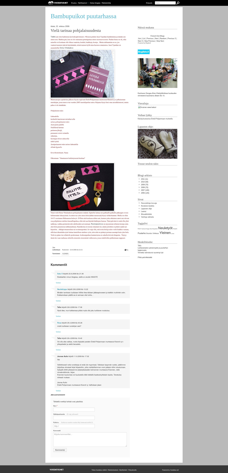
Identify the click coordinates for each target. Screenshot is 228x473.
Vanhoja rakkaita (147, 217)
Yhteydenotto (132, 470)
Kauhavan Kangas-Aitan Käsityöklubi (149, 228)
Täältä (53, 37)
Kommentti (57, 430)
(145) (145, 190)
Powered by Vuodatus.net (170, 470)
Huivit (139, 228)
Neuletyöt (165, 228)
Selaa (95, 3)
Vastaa (58, 282)
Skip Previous (149, 41)
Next (156, 38)
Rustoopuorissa (97, 224)
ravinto (172, 233)
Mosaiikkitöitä (146, 214)
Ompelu (175, 228)
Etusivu (74, 3)
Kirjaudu (149, 3)
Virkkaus (156, 233)
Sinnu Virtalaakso (66, 48)
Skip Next (160, 41)
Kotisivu (73, 422)
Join (139, 38)
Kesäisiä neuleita (147, 206)
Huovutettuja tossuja (149, 203)
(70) (144, 185)
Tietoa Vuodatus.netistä (99, 470)
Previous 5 (172, 38)
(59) (144, 182)
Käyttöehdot (123, 470)
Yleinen (65, 253)
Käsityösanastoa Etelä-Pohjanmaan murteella (155, 119)
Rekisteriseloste (113, 470)
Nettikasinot (82, 3)
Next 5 (140, 41)
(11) (144, 179)
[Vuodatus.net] (56, 469)
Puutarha (142, 233)
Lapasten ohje (146, 209)
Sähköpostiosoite (65, 414)
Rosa (59, 323)
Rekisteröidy (106, 3)
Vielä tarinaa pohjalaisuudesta (76, 30)
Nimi (55, 406)
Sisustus (149, 233)
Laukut (143, 211)
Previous (150, 38)
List (143, 38)
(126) (145, 193)
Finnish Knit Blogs (158, 36)
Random (163, 38)
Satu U (60, 273)
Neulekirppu (62, 289)
